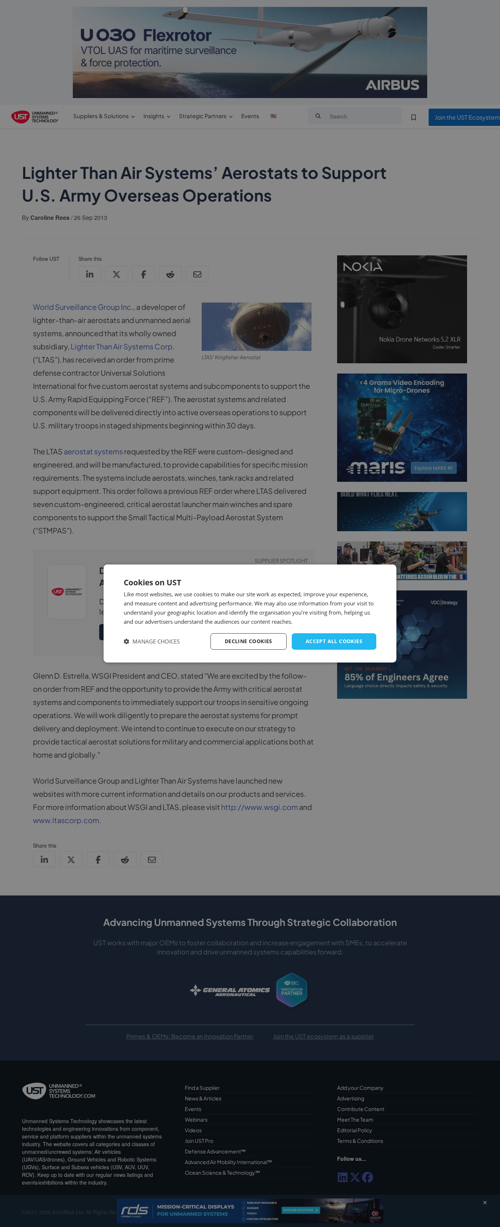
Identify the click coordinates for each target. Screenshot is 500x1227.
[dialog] (250, 613)
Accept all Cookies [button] (334, 641)
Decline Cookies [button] (248, 641)
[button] (152, 641)
